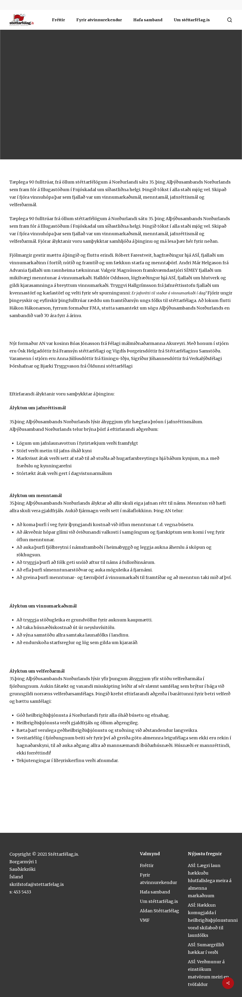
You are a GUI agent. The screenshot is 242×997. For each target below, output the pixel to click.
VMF (145, 920)
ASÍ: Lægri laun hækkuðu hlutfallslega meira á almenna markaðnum (209, 880)
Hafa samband (155, 892)
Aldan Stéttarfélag (159, 910)
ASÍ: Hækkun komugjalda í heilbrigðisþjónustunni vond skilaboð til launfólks (213, 920)
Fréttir (147, 865)
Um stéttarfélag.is (159, 901)
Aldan (120, 119)
